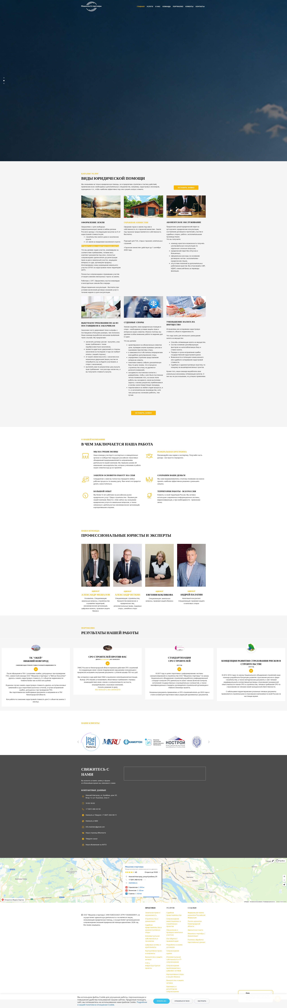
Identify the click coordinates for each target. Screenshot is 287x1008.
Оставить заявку (186, 188)
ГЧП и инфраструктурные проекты (152, 965)
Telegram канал (91, 839)
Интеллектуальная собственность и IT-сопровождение (174, 959)
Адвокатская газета (195, 930)
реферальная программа (172, 452)
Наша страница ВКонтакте (96, 833)
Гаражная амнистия (136, 222)
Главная (141, 6)
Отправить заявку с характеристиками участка (100, 246)
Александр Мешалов (95, 594)
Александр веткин (127, 594)
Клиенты (189, 6)
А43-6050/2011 (104, 659)
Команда (167, 6)
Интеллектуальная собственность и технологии (152, 938)
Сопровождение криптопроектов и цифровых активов (173, 968)
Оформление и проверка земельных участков (174, 932)
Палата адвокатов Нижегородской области (195, 923)
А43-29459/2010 (114, 690)
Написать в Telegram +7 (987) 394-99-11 (101, 815)
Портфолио (178, 6)
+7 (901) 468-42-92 (93, 809)
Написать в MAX (92, 821)
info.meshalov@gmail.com (95, 827)
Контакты (200, 6)
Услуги (150, 6)
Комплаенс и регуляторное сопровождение (172, 988)
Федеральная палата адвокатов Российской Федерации (196, 915)
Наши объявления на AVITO (96, 845)
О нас (157, 6)
